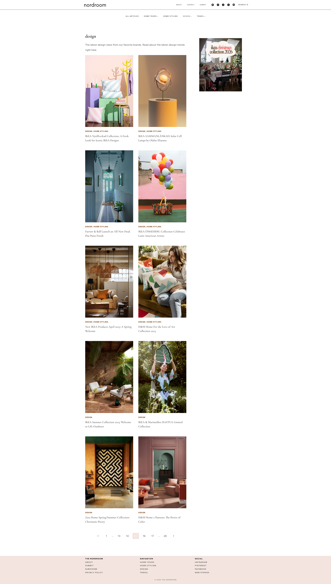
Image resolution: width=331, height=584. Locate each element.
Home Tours (147, 562)
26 (165, 535)
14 (127, 535)
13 (119, 535)
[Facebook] (223, 4)
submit (203, 5)
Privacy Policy (94, 572)
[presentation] (109, 91)
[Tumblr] (228, 4)
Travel (144, 572)
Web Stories (202, 572)
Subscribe (91, 569)
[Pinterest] (218, 4)
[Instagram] (212, 4)
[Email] (233, 4)
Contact (191, 5)
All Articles (132, 16)
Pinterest (200, 566)
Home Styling (170, 16)
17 (152, 535)
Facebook (200, 569)
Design (144, 569)
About (179, 5)
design (88, 131)
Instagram (201, 562)
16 (144, 535)
